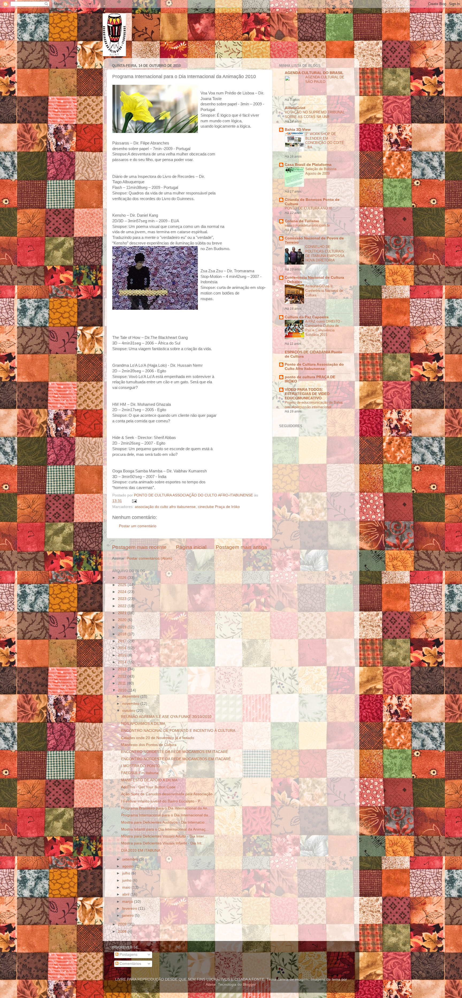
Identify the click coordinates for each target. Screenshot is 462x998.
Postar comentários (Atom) (149, 558)
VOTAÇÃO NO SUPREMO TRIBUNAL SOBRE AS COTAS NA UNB (315, 114)
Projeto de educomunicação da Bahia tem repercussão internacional (313, 404)
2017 (123, 641)
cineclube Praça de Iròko (219, 507)
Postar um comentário (137, 526)
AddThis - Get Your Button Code (148, 787)
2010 (123, 690)
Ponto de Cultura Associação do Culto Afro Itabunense (314, 366)
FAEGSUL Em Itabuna (140, 773)
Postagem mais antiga (241, 547)
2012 (123, 676)
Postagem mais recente (139, 547)
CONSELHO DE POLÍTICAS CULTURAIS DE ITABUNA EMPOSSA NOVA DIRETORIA (324, 253)
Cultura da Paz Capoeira (307, 317)
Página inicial (191, 547)
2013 (123, 669)
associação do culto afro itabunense (165, 507)
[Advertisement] (335, 512)
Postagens (127, 955)
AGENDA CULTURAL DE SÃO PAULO (324, 79)
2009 (123, 924)
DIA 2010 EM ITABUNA (140, 850)
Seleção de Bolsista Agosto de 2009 (320, 171)
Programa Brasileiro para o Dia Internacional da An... (165, 808)
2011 (122, 683)
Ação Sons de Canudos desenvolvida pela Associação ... (169, 794)
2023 (123, 599)
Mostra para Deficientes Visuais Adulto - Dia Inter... (164, 836)
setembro (130, 859)
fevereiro (130, 909)
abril (126, 894)
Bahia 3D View (298, 130)
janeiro (128, 915)
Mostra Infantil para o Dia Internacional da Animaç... (165, 829)
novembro (131, 704)
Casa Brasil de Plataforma (308, 165)
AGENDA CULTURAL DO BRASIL (314, 73)
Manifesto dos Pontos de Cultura (148, 745)
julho (126, 873)
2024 (123, 592)
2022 (123, 606)
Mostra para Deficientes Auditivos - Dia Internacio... (164, 822)
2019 (123, 627)
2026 (123, 578)
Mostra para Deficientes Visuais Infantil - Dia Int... (163, 843)
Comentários (129, 964)
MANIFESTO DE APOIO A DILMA (149, 780)
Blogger (249, 984)
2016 (123, 648)
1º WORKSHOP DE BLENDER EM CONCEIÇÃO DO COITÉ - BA (324, 140)
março (128, 902)
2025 (123, 585)
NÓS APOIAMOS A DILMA (143, 724)
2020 (123, 620)
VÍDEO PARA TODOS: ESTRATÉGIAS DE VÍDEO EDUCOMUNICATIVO (307, 394)
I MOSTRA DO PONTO (140, 766)
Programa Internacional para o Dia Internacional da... (166, 815)
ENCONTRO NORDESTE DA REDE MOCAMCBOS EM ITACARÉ (176, 759)
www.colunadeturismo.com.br (307, 225)
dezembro (131, 696)
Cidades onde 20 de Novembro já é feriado (157, 738)
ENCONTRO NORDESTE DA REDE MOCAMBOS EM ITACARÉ (174, 752)
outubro (129, 711)
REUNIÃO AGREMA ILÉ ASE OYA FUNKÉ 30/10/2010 (166, 717)
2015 (123, 655)
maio (127, 887)
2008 (123, 932)
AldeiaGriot (295, 108)
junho (127, 880)
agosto (128, 866)
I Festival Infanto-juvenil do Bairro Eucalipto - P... (162, 801)
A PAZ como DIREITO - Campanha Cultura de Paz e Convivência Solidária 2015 (323, 328)
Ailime (211, 984)
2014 (123, 662)
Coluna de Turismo (302, 221)
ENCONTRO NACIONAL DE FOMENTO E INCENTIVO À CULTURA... (179, 731)
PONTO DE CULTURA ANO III (308, 208)
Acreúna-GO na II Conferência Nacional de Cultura (324, 290)
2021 (123, 613)
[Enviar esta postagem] (134, 501)
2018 (123, 634)
